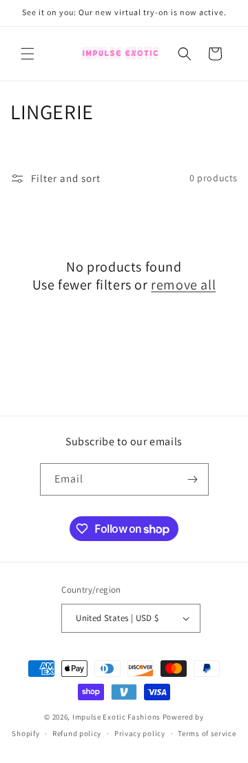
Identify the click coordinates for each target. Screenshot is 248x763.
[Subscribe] (193, 479)
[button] (27, 54)
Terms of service (207, 733)
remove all (183, 285)
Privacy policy (139, 733)
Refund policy (76, 733)
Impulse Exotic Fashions (116, 717)
